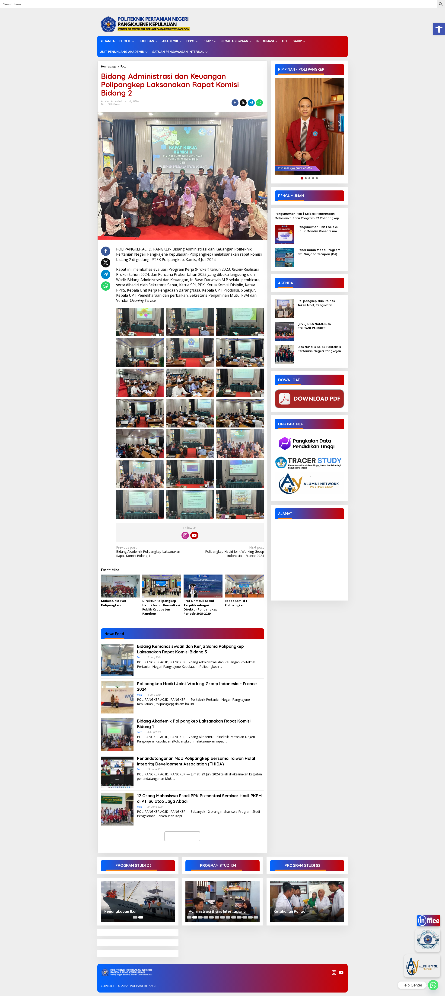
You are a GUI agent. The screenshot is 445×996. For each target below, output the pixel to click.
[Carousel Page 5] (211, 917)
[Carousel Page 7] (222, 917)
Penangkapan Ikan (120, 911)
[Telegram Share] (251, 102)
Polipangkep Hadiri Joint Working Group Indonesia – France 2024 (234, 551)
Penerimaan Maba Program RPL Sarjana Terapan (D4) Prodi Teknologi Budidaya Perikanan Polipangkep (319, 252)
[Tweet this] (243, 102)
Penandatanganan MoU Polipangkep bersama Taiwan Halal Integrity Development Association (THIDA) (196, 761)
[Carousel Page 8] (228, 917)
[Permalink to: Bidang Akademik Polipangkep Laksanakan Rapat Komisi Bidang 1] (117, 734)
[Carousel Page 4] (205, 917)
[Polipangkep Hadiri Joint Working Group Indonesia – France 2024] (196, 704)
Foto (124, 66)
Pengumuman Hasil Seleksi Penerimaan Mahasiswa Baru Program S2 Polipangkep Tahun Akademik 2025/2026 (307, 216)
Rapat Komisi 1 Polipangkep (236, 603)
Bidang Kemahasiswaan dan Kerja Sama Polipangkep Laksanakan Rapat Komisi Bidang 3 (190, 649)
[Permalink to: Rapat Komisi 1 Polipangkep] (244, 586)
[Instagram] (185, 535)
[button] (439, 29)
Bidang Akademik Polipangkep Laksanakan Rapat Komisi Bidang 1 (148, 551)
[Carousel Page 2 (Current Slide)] (140, 917)
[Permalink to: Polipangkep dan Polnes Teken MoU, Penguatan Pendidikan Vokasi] (284, 308)
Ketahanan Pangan (290, 911)
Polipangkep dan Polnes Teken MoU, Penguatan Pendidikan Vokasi (316, 303)
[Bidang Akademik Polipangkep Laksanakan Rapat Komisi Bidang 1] (226, 741)
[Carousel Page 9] (233, 917)
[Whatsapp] (259, 102)
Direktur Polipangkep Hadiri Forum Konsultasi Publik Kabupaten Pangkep (161, 607)
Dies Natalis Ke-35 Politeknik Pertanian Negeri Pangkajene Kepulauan (320, 349)
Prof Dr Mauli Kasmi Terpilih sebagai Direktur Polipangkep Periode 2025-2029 (200, 607)
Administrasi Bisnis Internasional (218, 911)
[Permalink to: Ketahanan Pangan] (307, 901)
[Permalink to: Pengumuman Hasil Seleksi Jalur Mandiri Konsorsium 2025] (284, 234)
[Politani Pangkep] (149, 24)
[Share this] (235, 102)
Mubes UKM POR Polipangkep (113, 603)
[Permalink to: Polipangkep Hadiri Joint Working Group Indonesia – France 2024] (117, 697)
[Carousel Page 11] (244, 917)
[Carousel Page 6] (217, 917)
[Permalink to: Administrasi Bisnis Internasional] (222, 901)
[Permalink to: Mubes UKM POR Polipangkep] (120, 586)
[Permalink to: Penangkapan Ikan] (138, 901)
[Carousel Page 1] (135, 917)
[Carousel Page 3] (200, 917)
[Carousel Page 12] (250, 917)
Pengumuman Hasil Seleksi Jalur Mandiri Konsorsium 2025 (318, 229)
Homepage (109, 66)
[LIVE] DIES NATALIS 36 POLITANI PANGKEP (314, 326)
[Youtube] (194, 535)
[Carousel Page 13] (256, 917)
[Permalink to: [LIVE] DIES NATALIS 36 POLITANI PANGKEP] (284, 331)
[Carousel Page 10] (239, 917)
